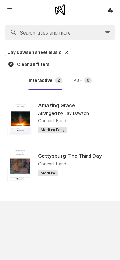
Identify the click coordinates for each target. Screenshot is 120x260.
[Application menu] (110, 10)
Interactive (44, 80)
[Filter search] (108, 33)
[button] (66, 52)
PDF (81, 80)
